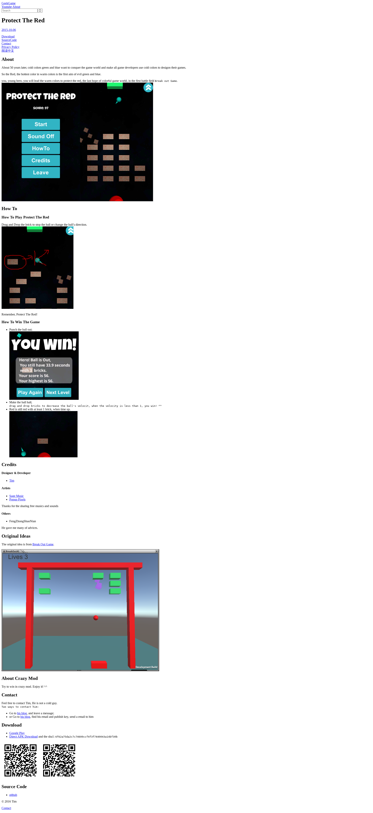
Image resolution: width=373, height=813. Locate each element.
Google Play (17, 733)
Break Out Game (42, 544)
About (16, 6)
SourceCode (9, 40)
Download (8, 36)
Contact (6, 43)
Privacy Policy (10, 47)
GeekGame (9, 3)
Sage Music (16, 496)
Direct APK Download (23, 736)
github (13, 794)
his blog (22, 713)
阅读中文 (8, 50)
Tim (11, 480)
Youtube (7, 6)
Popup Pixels (17, 499)
